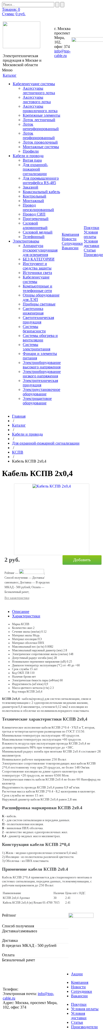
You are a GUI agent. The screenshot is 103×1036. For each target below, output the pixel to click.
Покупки (78, 1004)
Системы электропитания (36, 346)
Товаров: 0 (11, 9)
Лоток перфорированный (39, 135)
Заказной (30, 187)
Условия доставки (91, 243)
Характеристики (26, 616)
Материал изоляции (24, 639)
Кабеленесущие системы (34, 84)
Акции (77, 974)
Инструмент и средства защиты (37, 265)
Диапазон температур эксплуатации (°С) (37, 665)
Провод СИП (34, 214)
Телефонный (33, 237)
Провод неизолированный (38, 207)
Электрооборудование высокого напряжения (42, 364)
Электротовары (26, 241)
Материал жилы (22, 635)
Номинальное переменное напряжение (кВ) (39, 661)
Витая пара (32, 160)
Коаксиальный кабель (41, 192)
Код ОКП (18, 673)
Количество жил (22, 628)
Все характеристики (16, 598)
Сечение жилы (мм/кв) (26, 631)
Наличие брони (21, 676)
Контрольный (34, 196)
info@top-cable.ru (62, 53)
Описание (20, 611)
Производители (84, 1027)
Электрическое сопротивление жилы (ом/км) (40, 654)
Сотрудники (72, 243)
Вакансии (70, 248)
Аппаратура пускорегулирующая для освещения (40, 250)
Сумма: (8, 14)
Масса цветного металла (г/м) (30, 688)
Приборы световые (39, 304)
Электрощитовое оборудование (37, 400)
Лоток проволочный (40, 142)
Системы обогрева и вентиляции (40, 337)
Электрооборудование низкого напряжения (42, 373)
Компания (79, 982)
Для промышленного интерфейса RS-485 (41, 180)
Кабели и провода (28, 156)
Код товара (19, 691)
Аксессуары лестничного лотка (39, 90)
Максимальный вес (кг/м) (28, 646)
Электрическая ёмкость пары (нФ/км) (35, 680)
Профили (31, 151)
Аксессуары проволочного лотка (40, 108)
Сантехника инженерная (33, 310)
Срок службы (20, 669)
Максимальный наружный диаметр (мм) (37, 650)
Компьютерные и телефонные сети (37, 288)
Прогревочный (35, 219)
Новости (69, 239)
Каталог (19, 425)
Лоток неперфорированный (41, 126)
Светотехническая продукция (38, 319)
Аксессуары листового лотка (37, 99)
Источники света (37, 272)
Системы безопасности (34, 328)
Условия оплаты (91, 234)
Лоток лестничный (39, 120)
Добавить (82, 559)
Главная (19, 416)
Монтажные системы (41, 147)
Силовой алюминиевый (35, 225)
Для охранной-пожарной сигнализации (35, 169)
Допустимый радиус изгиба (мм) (32, 658)
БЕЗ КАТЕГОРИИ (38, 259)
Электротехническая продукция (40, 382)
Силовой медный (37, 232)
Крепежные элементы (41, 115)
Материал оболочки (24, 643)
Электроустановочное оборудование (41, 391)
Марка (16, 624)
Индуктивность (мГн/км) (28, 684)
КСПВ (17, 452)
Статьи (90, 250)
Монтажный (33, 201)
